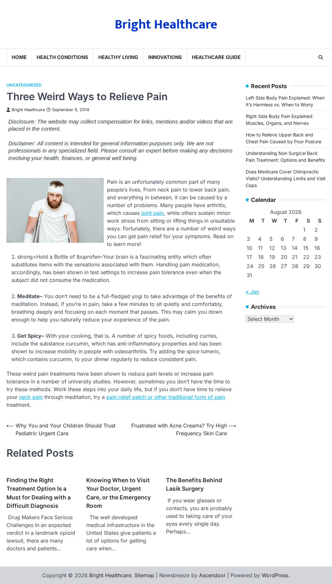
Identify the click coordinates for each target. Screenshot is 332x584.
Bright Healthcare (166, 25)
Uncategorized (24, 85)
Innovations (165, 57)
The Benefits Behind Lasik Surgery (194, 484)
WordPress (275, 575)
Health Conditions (62, 57)
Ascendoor (212, 575)
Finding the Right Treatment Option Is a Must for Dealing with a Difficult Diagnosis (38, 493)
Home (19, 57)
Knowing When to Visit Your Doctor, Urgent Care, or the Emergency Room (118, 493)
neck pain (31, 397)
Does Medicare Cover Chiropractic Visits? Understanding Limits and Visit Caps (286, 178)
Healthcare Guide (216, 57)
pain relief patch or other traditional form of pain (165, 397)
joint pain (152, 213)
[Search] (321, 57)
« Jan (252, 291)
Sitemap (144, 575)
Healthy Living (118, 57)
